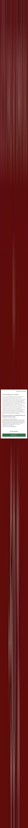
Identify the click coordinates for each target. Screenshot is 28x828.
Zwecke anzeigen (14, 431)
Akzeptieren (14, 435)
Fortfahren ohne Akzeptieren (21, 391)
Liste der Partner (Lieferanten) (9, 426)
